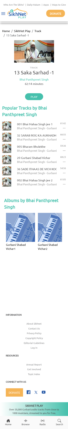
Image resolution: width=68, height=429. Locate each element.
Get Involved (34, 369)
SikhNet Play (22, 31)
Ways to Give (59, 4)
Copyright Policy (34, 338)
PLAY (34, 96)
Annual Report (34, 364)
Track (37, 31)
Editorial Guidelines (34, 342)
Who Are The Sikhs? (13, 4)
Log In (34, 347)
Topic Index (34, 374)
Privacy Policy (34, 333)
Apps (46, 4)
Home (6, 31)
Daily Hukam (33, 4)
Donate (55, 13)
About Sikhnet (34, 323)
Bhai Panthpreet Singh (34, 79)
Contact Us (34, 328)
